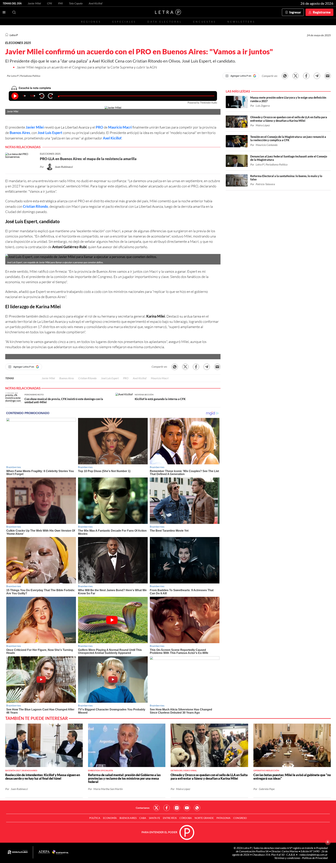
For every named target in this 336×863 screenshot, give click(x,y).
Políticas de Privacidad (315, 857)
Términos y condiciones (287, 857)
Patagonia (223, 817)
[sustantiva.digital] (60, 852)
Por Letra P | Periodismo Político (23, 75)
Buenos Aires (20, 132)
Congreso (240, 817)
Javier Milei (34, 3)
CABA (142, 817)
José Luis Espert (50, 132)
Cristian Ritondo (35, 206)
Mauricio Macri (120, 127)
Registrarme (322, 12)
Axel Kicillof (95, 3)
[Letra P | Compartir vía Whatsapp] (285, 76)
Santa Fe (154, 817)
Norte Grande (204, 817)
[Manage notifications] (328, 842)
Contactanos (142, 807)
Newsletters (241, 21)
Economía (110, 817)
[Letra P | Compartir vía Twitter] (296, 76)
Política (94, 817)
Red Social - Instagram (177, 808)
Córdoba (185, 817)
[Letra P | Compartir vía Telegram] (317, 76)
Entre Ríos (170, 817)
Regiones (91, 21)
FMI (60, 3)
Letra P (14, 35)
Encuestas (204, 21)
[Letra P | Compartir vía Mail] (328, 76)
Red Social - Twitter (156, 808)
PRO (99, 127)
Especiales (124, 21)
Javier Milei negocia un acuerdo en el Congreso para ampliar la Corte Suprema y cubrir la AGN (87, 67)
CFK (49, 3)
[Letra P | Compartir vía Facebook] (306, 76)
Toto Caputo (76, 3)
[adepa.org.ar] (44, 852)
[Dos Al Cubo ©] (18, 852)
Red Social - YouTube (187, 808)
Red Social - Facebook (167, 808)
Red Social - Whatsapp (197, 808)
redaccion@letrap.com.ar (313, 854)
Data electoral (164, 21)
